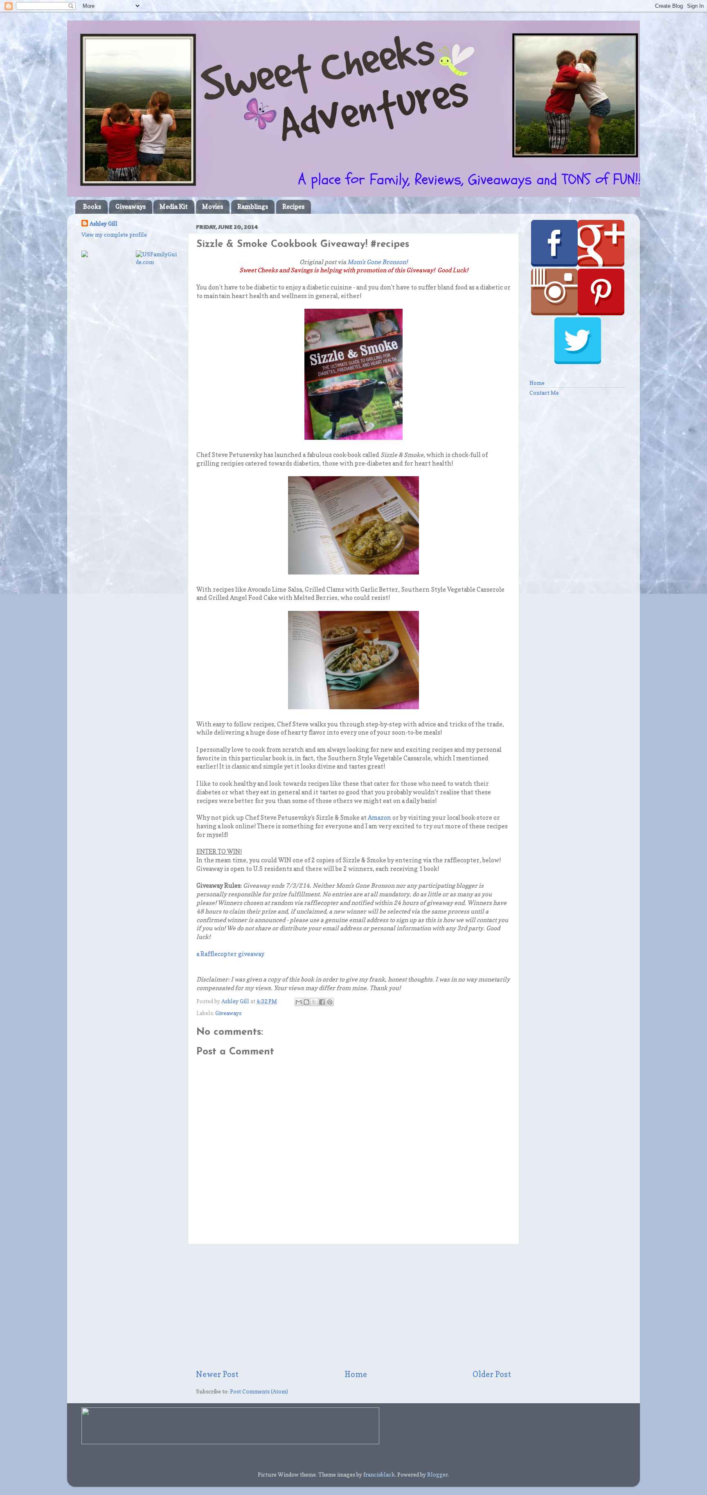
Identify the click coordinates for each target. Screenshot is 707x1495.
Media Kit (174, 206)
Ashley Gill (103, 223)
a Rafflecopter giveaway (230, 954)
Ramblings (252, 206)
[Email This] (299, 1002)
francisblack (379, 1474)
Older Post (492, 1374)
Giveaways (130, 206)
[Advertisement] (353, 1306)
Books (92, 206)
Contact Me (544, 392)
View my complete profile (114, 234)
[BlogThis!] (306, 1002)
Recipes (293, 206)
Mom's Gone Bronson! (377, 262)
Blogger (437, 1474)
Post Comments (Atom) (259, 1391)
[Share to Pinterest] (330, 1002)
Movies (212, 206)
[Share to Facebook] (322, 1002)
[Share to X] (314, 1002)
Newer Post (217, 1374)
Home (355, 1374)
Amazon (379, 817)
